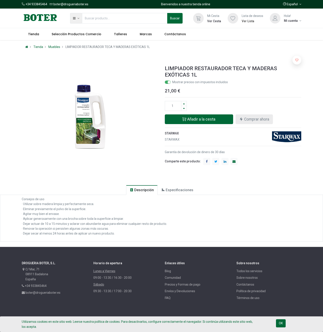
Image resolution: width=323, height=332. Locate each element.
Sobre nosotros (247, 277)
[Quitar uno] (184, 108)
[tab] (142, 190)
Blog (168, 271)
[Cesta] (198, 18)
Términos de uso (247, 298)
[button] (292, 4)
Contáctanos (245, 284)
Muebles (54, 47)
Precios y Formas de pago (182, 284)
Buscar (175, 18)
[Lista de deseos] (233, 18)
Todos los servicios (249, 271)
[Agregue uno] (184, 103)
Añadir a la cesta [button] (200, 119)
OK (281, 323)
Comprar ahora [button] (256, 119)
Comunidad (173, 277)
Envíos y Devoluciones (180, 291)
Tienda (38, 47)
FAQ (168, 298)
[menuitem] (33, 34)
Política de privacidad (251, 291)
